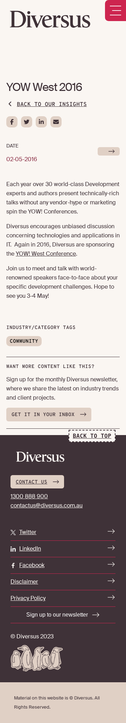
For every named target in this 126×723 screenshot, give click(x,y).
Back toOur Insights (52, 104)
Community (24, 341)
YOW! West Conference (46, 253)
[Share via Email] (56, 121)
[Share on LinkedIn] (41, 121)
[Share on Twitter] (26, 121)
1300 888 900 (29, 496)
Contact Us (31, 482)
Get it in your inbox (43, 415)
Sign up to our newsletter (57, 615)
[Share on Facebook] (12, 121)
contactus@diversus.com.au (46, 505)
